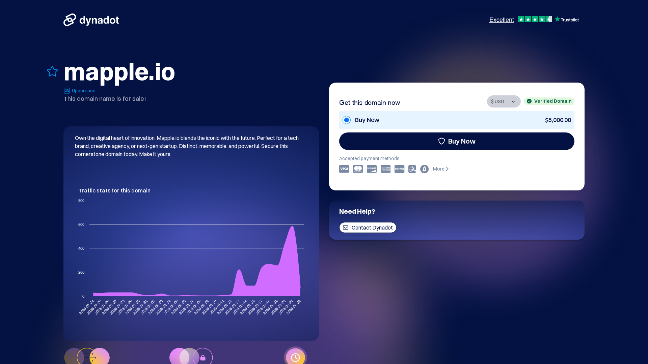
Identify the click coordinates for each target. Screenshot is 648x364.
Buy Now (462, 141)
